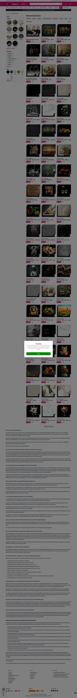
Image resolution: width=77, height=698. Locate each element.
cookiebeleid (30, 348)
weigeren (38, 349)
